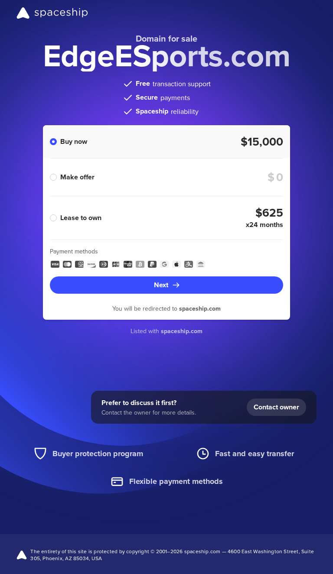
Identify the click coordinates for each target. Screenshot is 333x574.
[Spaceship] (52, 13)
